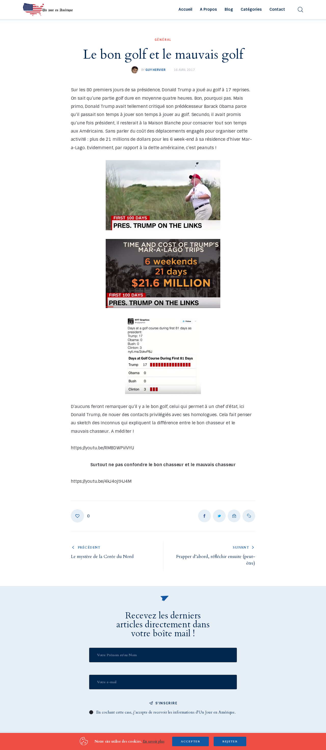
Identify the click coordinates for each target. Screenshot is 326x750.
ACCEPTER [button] (190, 741)
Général (163, 40)
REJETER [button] (230, 741)
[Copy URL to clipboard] (248, 516)
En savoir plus (154, 741)
